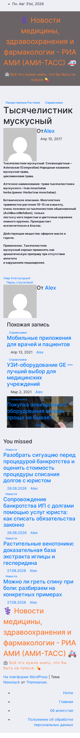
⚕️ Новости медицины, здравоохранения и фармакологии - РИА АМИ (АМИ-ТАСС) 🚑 (40, 41)
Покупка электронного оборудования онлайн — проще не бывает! (39, 411)
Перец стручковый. (20, 282)
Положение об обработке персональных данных (50, 722)
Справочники (54, 102)
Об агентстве (61, 710)
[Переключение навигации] (43, 93)
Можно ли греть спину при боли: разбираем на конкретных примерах (38, 588)
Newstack (11, 682)
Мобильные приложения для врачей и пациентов (39, 341)
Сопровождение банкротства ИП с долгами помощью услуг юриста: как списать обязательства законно (39, 512)
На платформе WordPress (26, 677)
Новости (11, 449)
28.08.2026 (17, 488)
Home (68, 693)
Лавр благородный (17, 278)
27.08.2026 (17, 570)
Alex (49, 131)
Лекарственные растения (23, 102)
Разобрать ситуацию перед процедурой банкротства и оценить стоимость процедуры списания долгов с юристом (39, 468)
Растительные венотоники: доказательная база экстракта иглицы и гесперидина (38, 553)
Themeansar (36, 682)
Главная (66, 701)
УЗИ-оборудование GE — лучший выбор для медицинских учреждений (40, 374)
